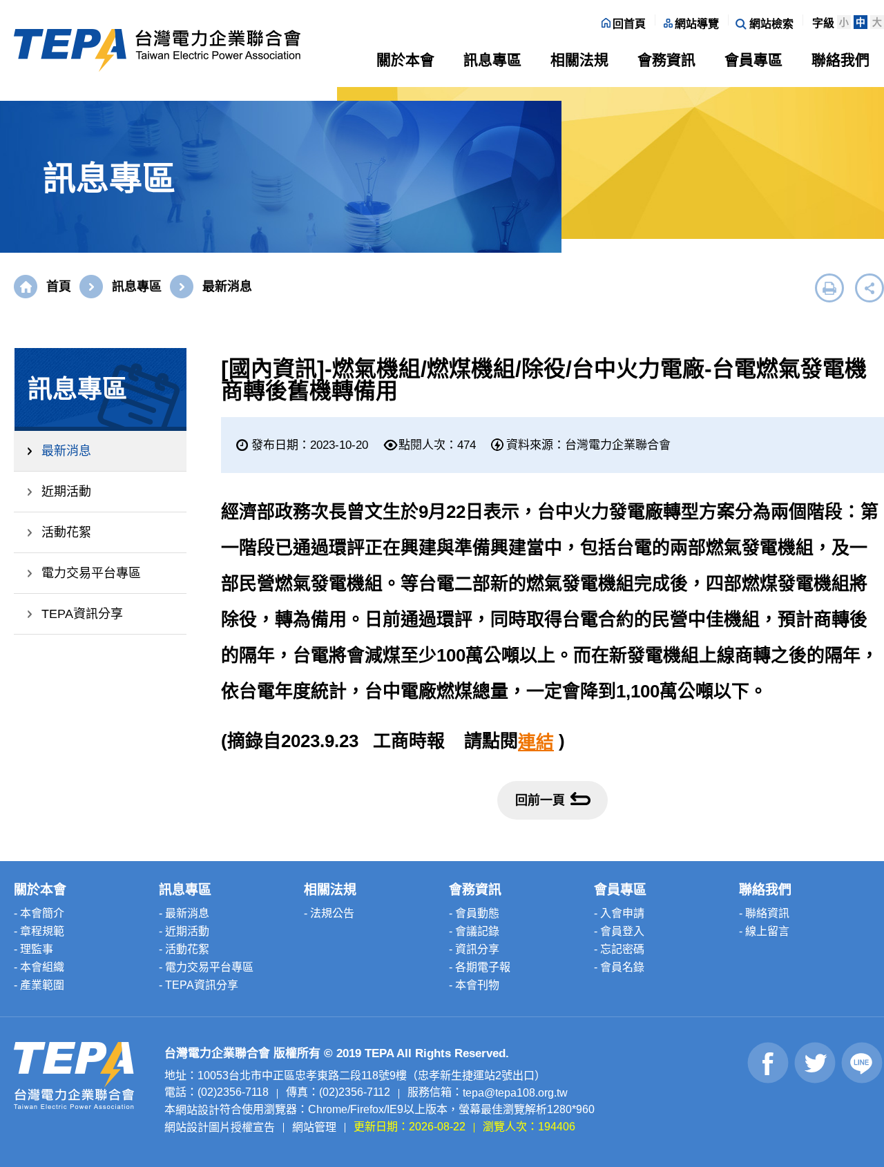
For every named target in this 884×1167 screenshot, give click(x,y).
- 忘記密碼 (619, 949)
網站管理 (314, 1126)
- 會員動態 (474, 913)
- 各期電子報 (479, 967)
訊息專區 (492, 60)
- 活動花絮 (184, 949)
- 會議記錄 (474, 931)
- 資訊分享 (474, 949)
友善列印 (829, 287)
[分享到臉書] (768, 1062)
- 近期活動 (184, 931)
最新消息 (66, 451)
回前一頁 (540, 800)
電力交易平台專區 (91, 573)
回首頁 (629, 24)
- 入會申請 (619, 913)
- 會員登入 (619, 931)
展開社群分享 (869, 287)
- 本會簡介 (39, 913)
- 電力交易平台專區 (206, 967)
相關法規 (579, 60)
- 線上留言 (764, 931)
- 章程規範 (39, 931)
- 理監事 (33, 949)
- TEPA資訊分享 (198, 985)
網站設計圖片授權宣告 (219, 1126)
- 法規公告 (329, 913)
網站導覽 (697, 24)
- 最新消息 (184, 913)
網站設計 (197, 1110)
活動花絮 (66, 532)
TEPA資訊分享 (82, 614)
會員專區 (753, 60)
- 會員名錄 (619, 967)
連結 (536, 742)
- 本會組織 (39, 967)
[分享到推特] (815, 1062)
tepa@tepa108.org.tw (515, 1093)
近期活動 (66, 492)
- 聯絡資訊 (764, 913)
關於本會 (405, 60)
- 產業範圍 (39, 985)
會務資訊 (666, 60)
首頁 (58, 286)
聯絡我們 (840, 60)
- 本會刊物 (474, 985)
